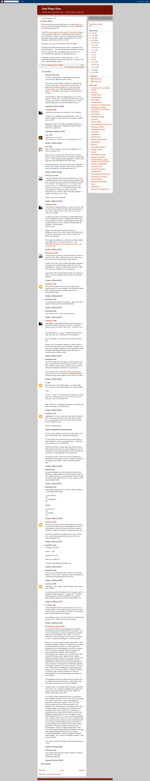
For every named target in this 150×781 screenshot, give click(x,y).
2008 (93, 70)
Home (62, 770)
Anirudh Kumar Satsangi (53, 626)
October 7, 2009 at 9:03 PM (53, 483)
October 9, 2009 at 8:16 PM (53, 566)
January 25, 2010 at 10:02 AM (54, 760)
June (92, 55)
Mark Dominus (49, 175)
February (94, 64)
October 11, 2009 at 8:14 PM (53, 601)
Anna (47, 146)
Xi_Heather (48, 605)
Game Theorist (95, 114)
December (94, 42)
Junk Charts (94, 132)
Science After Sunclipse (98, 147)
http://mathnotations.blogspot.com (101, 124)
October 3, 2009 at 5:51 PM (53, 356)
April (92, 59)
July (92, 52)
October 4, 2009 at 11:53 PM (53, 466)
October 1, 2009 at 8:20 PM (53, 280)
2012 (93, 33)
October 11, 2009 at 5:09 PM (53, 580)
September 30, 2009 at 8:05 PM (54, 106)
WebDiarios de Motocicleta (99, 181)
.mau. (47, 135)
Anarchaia (94, 92)
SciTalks (93, 152)
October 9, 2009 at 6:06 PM (53, 541)
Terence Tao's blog (96, 166)
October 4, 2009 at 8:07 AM (53, 410)
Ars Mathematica (96, 97)
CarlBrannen (49, 109)
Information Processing (98, 129)
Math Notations (95, 142)
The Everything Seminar (98, 169)
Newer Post (42, 770)
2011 (93, 35)
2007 (93, 72)
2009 (93, 40)
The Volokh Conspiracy (76, 32)
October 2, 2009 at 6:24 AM (53, 317)
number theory (79, 67)
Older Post (82, 770)
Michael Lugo (97, 78)
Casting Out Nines (96, 102)
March (93, 62)
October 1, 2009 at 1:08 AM (53, 172)
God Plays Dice (51, 8)
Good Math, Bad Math (97, 116)
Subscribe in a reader (96, 24)
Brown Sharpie (95, 99)
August (93, 50)
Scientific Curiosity (96, 149)
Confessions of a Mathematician (100, 105)
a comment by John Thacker (59, 32)
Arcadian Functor (96, 94)
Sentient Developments (98, 157)
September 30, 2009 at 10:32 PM (55, 131)
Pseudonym (49, 284)
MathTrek (94, 144)
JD (46, 382)
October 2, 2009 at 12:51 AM (53, 296)
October (93, 45)
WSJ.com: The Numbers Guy (100, 189)
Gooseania (94, 119)
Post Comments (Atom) (54, 774)
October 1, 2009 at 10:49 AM (53, 201)
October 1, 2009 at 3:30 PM (53, 249)
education (71, 67)
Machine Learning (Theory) (99, 139)
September (94, 47)
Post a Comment (46, 764)
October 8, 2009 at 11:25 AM (53, 518)
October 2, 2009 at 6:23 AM (53, 307)
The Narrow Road (96, 171)
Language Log (95, 134)
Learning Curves (96, 137)
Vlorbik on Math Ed (97, 179)
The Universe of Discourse (99, 176)
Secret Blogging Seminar (98, 154)
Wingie (93, 184)
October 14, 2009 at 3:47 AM (53, 623)
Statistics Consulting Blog (99, 164)
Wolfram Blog (95, 186)
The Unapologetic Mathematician (101, 174)
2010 (93, 38)
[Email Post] (82, 65)
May (92, 57)
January (93, 67)
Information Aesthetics (97, 127)
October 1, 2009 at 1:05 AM (53, 143)
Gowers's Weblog (96, 121)
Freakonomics (95, 111)
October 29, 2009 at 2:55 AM (53, 746)
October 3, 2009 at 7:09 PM (53, 379)
